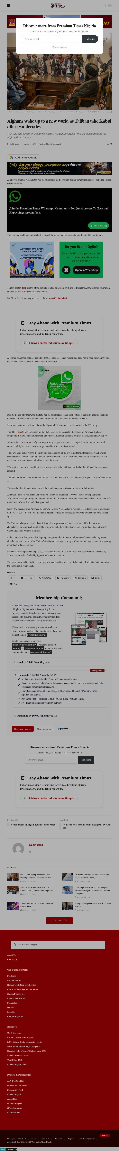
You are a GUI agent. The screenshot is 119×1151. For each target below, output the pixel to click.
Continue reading (60, 47)
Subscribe (90, 38)
